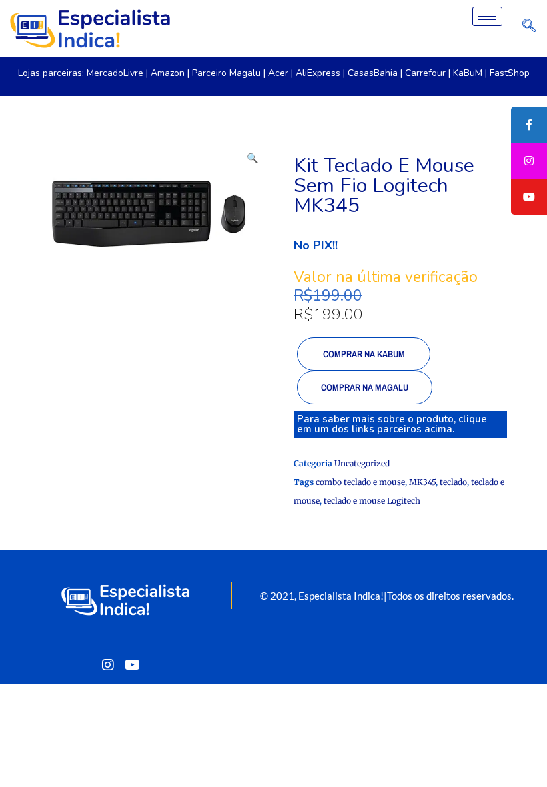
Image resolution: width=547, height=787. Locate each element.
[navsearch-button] (529, 28)
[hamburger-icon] (487, 16)
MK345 (422, 482)
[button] (253, 156)
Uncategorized (362, 463)
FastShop (510, 73)
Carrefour (425, 73)
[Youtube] (132, 664)
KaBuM (467, 73)
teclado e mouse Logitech (372, 501)
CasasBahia (373, 73)
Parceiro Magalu (226, 73)
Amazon (168, 73)
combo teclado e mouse (360, 482)
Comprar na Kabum (364, 354)
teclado (453, 482)
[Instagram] (108, 664)
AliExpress (318, 73)
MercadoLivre (115, 73)
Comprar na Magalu (364, 387)
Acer (278, 73)
